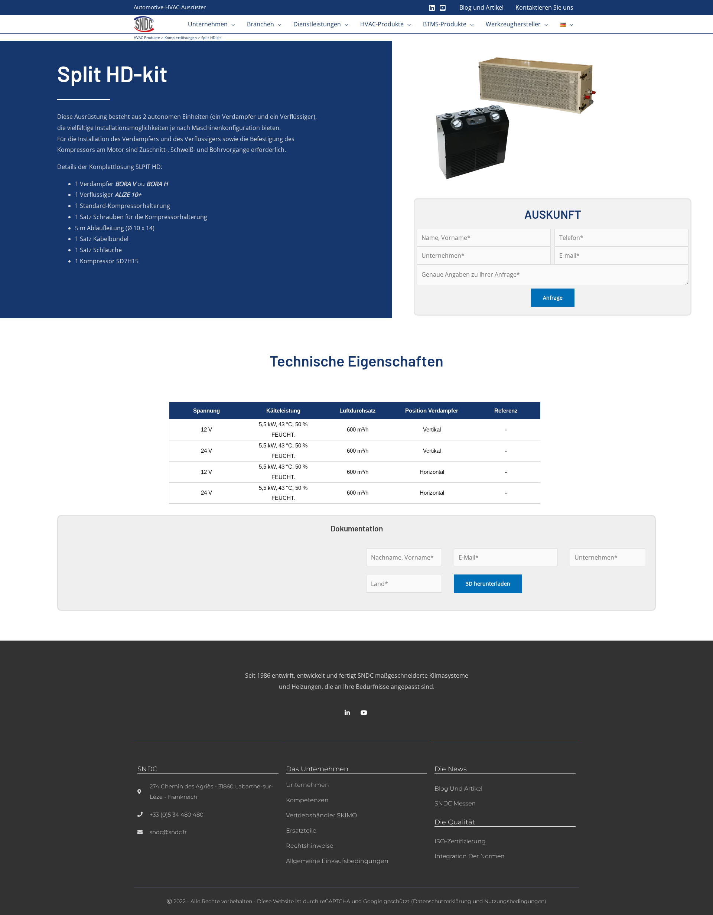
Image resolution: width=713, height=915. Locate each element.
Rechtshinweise (309, 845)
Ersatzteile (301, 830)
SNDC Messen (455, 803)
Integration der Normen (469, 856)
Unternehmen (307, 784)
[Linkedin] (432, 7)
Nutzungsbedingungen (514, 901)
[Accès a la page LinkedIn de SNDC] (348, 713)
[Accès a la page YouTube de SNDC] (364, 713)
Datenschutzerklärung (442, 901)
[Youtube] (442, 7)
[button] (231, 24)
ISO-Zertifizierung (460, 841)
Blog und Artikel (458, 788)
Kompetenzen (307, 800)
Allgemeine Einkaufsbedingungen (337, 860)
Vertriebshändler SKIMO (321, 815)
